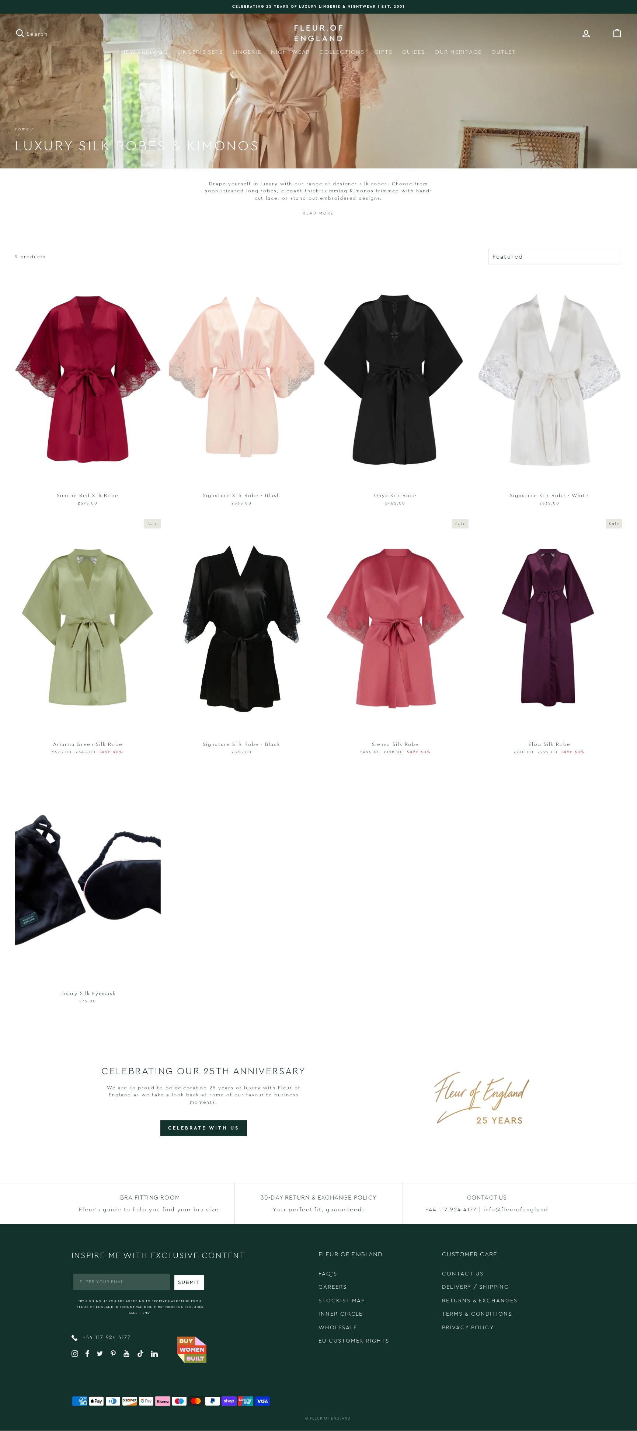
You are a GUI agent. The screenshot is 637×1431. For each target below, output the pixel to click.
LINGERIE (247, 52)
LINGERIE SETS (200, 52)
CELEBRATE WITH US (203, 1127)
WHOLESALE (337, 1327)
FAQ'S (327, 1274)
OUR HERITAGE (458, 52)
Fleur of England (330, 1418)
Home (22, 129)
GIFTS (383, 52)
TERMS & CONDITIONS (477, 1314)
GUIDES (413, 52)
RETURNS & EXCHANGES (480, 1300)
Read (310, 213)
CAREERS (332, 1287)
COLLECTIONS (342, 52)
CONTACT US (463, 1274)
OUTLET (503, 52)
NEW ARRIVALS (144, 52)
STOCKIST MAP (341, 1300)
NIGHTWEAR (290, 52)
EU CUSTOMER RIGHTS (353, 1341)
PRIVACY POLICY (468, 1327)
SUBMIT (189, 1282)
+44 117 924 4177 (105, 1337)
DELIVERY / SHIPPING (475, 1287)
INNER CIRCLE (340, 1314)
